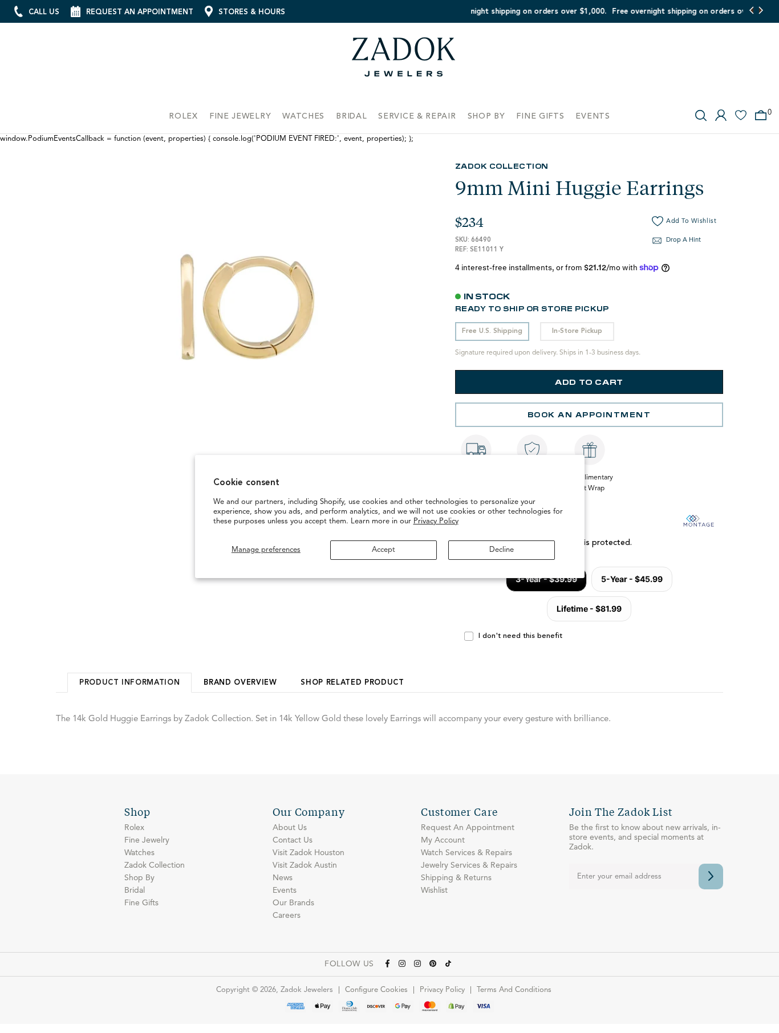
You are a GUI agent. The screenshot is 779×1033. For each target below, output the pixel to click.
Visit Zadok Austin (305, 865)
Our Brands (293, 903)
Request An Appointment (467, 828)
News (283, 878)
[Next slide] (760, 11)
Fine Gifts (141, 903)
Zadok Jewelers (403, 61)
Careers (287, 916)
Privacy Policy (436, 521)
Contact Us (293, 840)
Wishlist (434, 890)
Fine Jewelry (146, 840)
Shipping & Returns (456, 878)
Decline (501, 550)
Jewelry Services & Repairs (469, 865)
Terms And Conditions (514, 990)
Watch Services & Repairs (466, 853)
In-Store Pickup (577, 331)
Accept (383, 550)
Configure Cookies (376, 990)
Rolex (134, 828)
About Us (290, 828)
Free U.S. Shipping (492, 331)
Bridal (134, 890)
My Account (443, 840)
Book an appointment (589, 414)
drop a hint (683, 240)
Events (285, 890)
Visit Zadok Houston (308, 853)
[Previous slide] (752, 11)
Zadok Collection (502, 165)
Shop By (139, 878)
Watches (139, 853)
